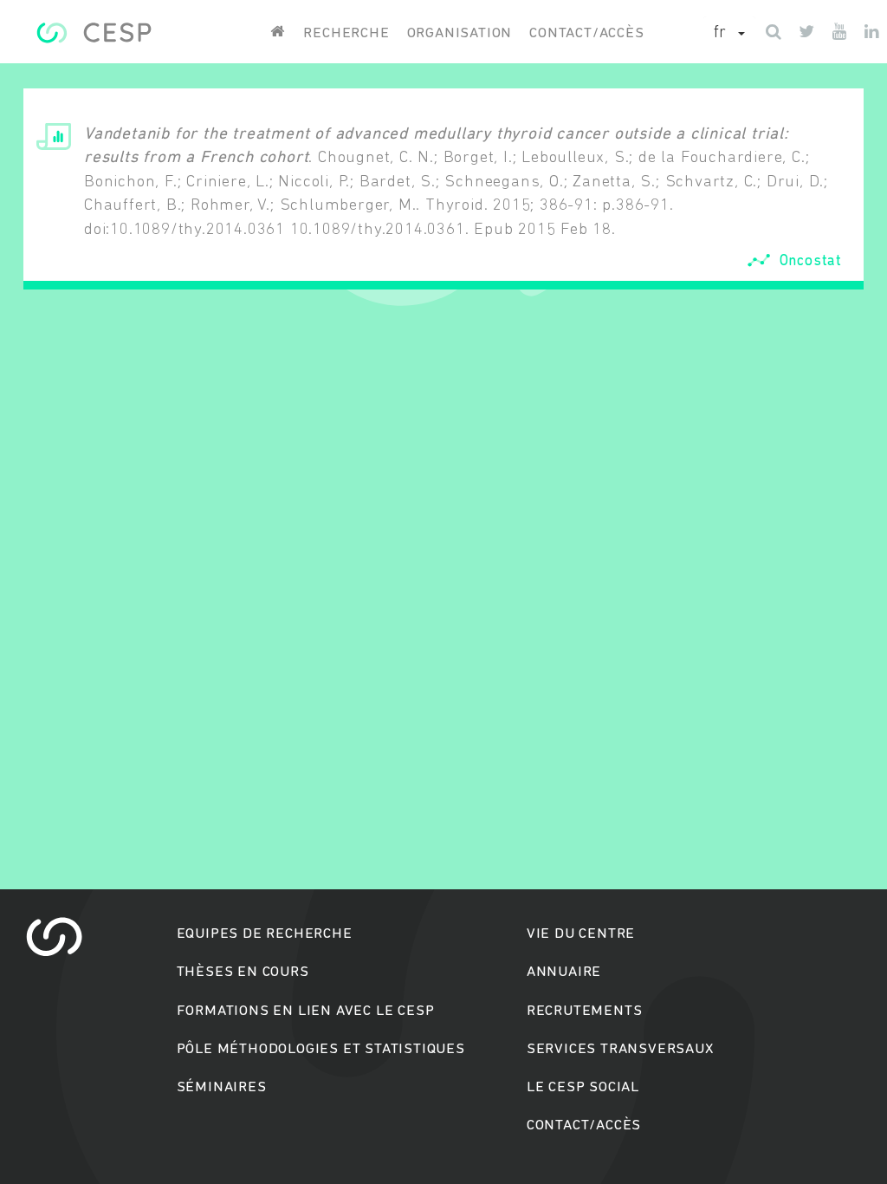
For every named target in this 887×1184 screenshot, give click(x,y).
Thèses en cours (243, 972)
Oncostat (811, 261)
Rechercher (444, 658)
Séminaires (222, 1087)
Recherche (346, 33)
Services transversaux (620, 1049)
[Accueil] (94, 32)
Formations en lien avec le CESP (306, 1011)
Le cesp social (583, 1087)
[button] (729, 33)
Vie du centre (581, 934)
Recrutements (585, 1011)
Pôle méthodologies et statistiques (321, 1049)
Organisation (460, 33)
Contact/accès (586, 33)
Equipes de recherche (265, 934)
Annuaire (564, 972)
